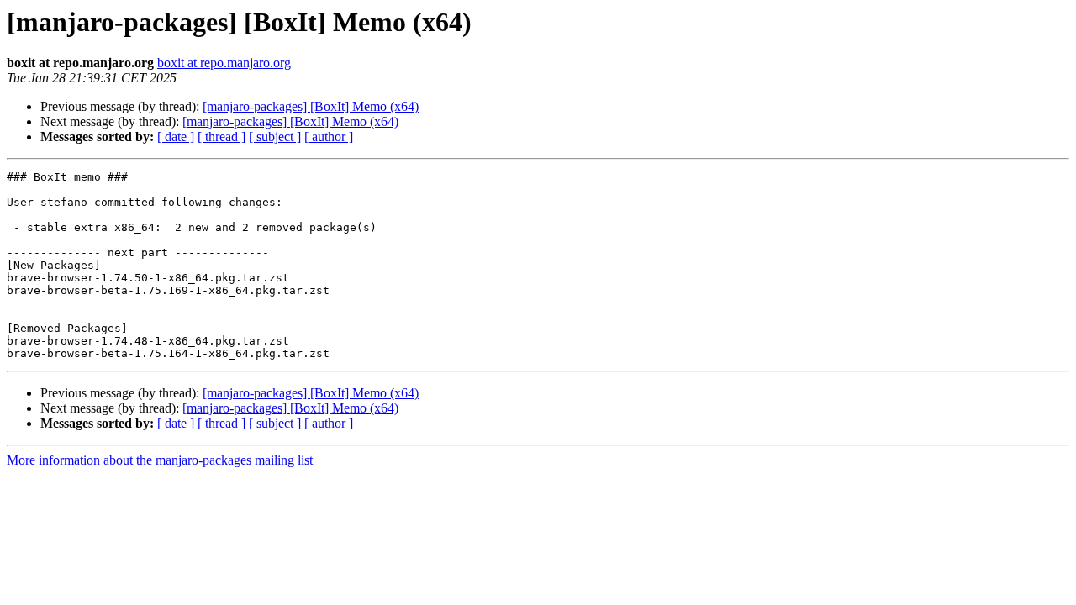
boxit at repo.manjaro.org (224, 62)
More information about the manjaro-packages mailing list (160, 460)
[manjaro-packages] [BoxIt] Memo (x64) (311, 106)
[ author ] (328, 136)
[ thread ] (221, 136)
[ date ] (175, 136)
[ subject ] (275, 136)
